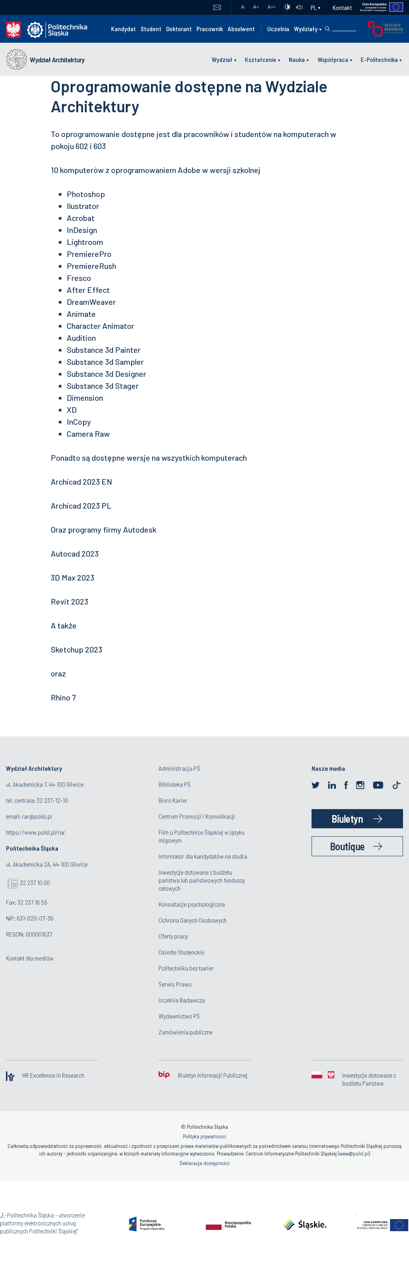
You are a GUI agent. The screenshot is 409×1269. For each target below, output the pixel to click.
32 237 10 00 (35, 882)
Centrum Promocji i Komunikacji (197, 816)
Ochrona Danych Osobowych (192, 920)
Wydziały (306, 28)
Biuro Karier (173, 800)
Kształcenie (260, 59)
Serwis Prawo (175, 984)
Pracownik (210, 28)
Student (151, 28)
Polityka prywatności (204, 1136)
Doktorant (179, 28)
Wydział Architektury (57, 59)
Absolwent (241, 28)
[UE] (377, 7)
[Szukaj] (327, 28)
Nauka (297, 59)
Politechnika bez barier (186, 968)
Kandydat (123, 28)
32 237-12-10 (52, 800)
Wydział (222, 59)
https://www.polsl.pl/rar (35, 832)
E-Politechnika (379, 59)
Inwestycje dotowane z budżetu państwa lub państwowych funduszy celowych (202, 880)
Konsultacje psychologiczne (192, 904)
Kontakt (342, 7)
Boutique (347, 846)
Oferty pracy (173, 936)
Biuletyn (347, 818)
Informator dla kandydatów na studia (203, 856)
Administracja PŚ (179, 768)
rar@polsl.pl (37, 816)
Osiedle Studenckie (181, 952)
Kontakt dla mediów (30, 958)
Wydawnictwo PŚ (179, 1016)
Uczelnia (278, 28)
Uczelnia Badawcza (182, 1000)
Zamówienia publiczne (185, 1032)
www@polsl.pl (354, 1153)
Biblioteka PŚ (175, 784)
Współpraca (333, 59)
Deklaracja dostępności (205, 1163)
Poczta (217, 7)
